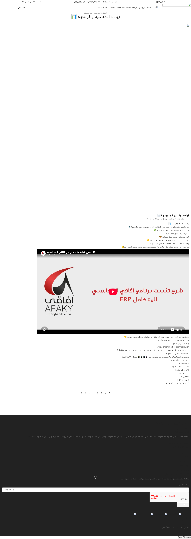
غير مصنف (88, 13)
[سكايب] (82, 393)
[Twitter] (162, 2)
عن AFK (121, 8)
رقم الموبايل (183, 485)
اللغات (101, 8)
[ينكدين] (90, 393)
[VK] (101, 393)
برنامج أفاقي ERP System (135, 8)
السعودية (171, 515)
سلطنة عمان (142, 515)
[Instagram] (160, 2)
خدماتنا (148, 8)
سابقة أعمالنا (111, 8)
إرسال (183, 504)
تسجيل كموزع (183, 429)
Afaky (157, 219)
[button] (22, 8)
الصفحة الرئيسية (100, 13)
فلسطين (157, 515)
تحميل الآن (78, 2)
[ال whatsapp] (86, 393)
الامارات (184, 515)
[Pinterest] (98, 393)
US (155, 8)
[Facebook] (164, 2)
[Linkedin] (157, 2)
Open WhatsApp (184, 537)
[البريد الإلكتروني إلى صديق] (94, 393)
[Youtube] (159, 2)
